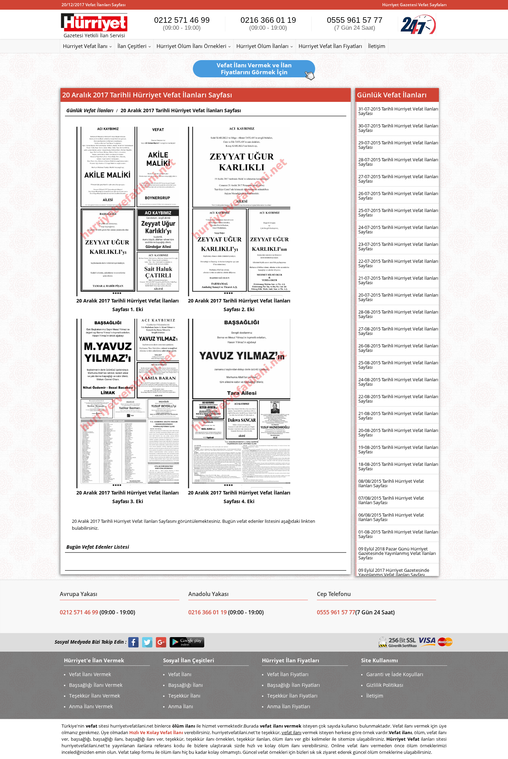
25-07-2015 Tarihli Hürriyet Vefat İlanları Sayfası (398, 212)
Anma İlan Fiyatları (288, 706)
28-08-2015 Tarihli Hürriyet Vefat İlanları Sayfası (398, 314)
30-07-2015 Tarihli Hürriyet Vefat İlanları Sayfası (398, 128)
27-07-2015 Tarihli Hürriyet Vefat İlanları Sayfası (398, 178)
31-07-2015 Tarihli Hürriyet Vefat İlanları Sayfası (398, 111)
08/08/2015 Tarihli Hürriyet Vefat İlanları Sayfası (391, 483)
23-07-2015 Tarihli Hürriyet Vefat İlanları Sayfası (398, 246)
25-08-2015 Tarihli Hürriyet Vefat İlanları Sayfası (398, 364)
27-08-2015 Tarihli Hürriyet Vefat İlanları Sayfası (398, 331)
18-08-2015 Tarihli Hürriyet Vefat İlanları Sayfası (398, 466)
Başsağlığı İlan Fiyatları (293, 685)
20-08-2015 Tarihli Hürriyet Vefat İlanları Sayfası (398, 432)
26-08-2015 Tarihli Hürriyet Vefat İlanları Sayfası (398, 348)
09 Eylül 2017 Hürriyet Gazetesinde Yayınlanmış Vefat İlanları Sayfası (393, 572)
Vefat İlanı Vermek (90, 674)
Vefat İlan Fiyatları (288, 674)
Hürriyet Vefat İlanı (85, 45)
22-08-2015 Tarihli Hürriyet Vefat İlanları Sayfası (398, 398)
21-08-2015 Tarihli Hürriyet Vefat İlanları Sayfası (398, 415)
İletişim (376, 45)
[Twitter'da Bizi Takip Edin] (147, 642)
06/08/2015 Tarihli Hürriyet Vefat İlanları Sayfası (391, 517)
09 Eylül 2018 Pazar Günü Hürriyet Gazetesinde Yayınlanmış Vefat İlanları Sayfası (397, 553)
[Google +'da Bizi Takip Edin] (161, 642)
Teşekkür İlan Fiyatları (292, 695)
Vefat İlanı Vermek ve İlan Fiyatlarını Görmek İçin (254, 68)
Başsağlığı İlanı (185, 685)
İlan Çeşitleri (132, 45)
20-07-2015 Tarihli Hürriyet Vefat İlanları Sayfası (398, 297)
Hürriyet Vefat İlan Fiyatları (330, 45)
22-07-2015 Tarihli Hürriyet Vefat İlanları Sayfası (398, 263)
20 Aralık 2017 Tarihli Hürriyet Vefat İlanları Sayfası (181, 110)
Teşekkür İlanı (184, 695)
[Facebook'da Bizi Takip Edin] (133, 642)
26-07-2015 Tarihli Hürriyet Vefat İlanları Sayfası (398, 195)
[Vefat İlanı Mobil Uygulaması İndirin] (187, 642)
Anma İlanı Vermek (91, 706)
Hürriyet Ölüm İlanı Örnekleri (191, 45)
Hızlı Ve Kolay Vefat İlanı (156, 732)
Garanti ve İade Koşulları (394, 674)
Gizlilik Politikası (384, 685)
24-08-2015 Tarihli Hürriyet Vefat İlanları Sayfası (398, 381)
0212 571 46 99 (182, 23)
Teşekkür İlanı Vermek (94, 695)
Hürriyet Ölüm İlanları (262, 45)
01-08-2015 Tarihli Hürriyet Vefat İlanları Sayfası (398, 534)
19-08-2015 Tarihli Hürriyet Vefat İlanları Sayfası (398, 449)
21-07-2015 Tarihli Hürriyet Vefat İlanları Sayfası (398, 280)
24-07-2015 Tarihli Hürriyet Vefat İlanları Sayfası (398, 229)
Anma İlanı (180, 706)
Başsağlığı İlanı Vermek (95, 685)
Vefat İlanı (179, 674)
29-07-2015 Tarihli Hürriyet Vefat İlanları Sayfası (398, 145)
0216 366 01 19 (268, 23)
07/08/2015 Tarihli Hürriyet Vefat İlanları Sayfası (391, 500)
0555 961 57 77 (355, 23)
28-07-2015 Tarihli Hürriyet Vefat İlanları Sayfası (398, 161)
